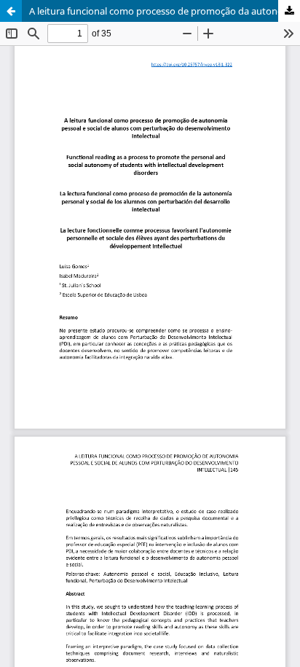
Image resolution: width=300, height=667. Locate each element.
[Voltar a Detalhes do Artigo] (11, 11)
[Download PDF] (289, 11)
